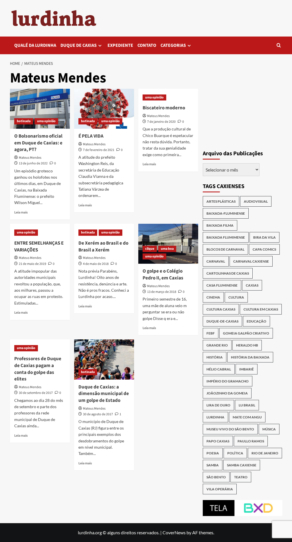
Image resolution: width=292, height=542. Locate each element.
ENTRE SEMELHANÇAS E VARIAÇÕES (39, 246)
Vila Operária (219, 489)
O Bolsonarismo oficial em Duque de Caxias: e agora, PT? (38, 143)
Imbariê (246, 369)
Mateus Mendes (30, 157)
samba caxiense (241, 465)
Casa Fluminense (222, 285)
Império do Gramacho (227, 381)
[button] (278, 45)
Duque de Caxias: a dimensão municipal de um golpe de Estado (103, 394)
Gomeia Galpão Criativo (246, 333)
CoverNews (174, 532)
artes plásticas (221, 201)
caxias (252, 285)
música (269, 429)
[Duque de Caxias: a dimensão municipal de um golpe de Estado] (104, 359)
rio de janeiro (265, 453)
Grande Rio (217, 345)
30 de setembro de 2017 (36, 392)
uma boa (167, 248)
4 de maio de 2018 (96, 263)
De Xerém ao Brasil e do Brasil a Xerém (103, 246)
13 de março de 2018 (161, 291)
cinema (213, 297)
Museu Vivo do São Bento (230, 429)
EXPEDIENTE (120, 45)
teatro (241, 477)
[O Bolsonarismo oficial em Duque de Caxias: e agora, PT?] (40, 109)
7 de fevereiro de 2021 (98, 150)
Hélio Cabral (218, 369)
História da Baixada (250, 357)
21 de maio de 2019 (32, 263)
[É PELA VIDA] (104, 109)
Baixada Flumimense (225, 237)
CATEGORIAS (173, 45)
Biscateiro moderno (164, 107)
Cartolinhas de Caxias (227, 273)
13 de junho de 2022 (33, 163)
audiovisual (256, 201)
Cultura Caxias (220, 309)
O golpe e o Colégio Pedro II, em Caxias (163, 274)
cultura (236, 297)
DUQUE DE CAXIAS (78, 45)
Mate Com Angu (247, 417)
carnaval (215, 261)
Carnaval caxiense (251, 261)
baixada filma (220, 225)
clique (149, 248)
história (214, 357)
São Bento (216, 477)
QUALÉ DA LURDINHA (35, 45)
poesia (212, 453)
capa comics (264, 249)
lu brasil (247, 405)
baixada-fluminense (225, 213)
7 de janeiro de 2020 (161, 121)
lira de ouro (218, 405)
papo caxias (217, 441)
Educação (256, 321)
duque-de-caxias (222, 321)
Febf (210, 333)
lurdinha (215, 417)
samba (212, 465)
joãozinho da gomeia (227, 393)
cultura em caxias (261, 309)
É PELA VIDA (91, 136)
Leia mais (21, 212)
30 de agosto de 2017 (98, 414)
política (235, 453)
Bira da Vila (264, 237)
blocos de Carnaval (225, 249)
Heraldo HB (247, 345)
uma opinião (46, 121)
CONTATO (146, 45)
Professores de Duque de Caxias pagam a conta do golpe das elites (37, 368)
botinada (24, 121)
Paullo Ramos (251, 441)
